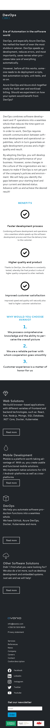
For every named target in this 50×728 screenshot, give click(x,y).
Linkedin (17, 675)
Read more (11, 432)
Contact (11, 657)
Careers (11, 654)
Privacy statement (16, 632)
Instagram (18, 681)
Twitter (17, 687)
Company (12, 651)
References (13, 644)
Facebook (17, 670)
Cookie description (16, 661)
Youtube (17, 692)
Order (12, 714)
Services (11, 640)
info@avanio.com (15, 623)
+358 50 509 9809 (16, 627)
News (10, 647)
